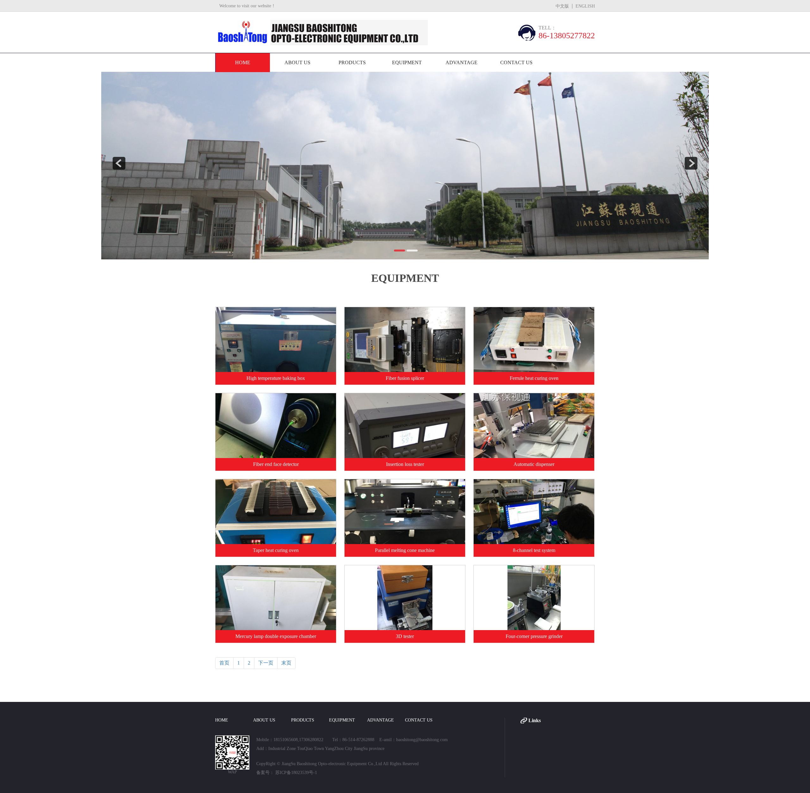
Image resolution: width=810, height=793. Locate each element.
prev (119, 163)
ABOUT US (297, 62)
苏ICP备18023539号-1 (295, 772)
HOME (242, 62)
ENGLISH (585, 6)
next (691, 163)
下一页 (265, 663)
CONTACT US (516, 62)
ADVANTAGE (461, 62)
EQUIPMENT (407, 62)
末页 (286, 663)
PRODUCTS (352, 62)
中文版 (562, 6)
